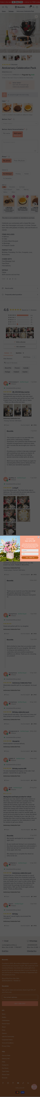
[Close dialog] (38, 537)
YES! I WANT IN (30, 557)
